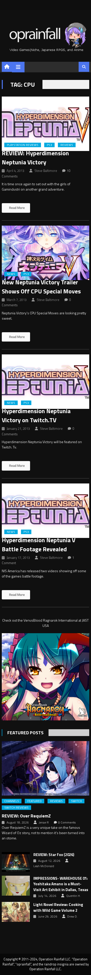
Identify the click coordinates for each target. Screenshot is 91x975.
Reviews (66, 145)
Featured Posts (25, 732)
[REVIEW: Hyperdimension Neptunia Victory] (45, 124)
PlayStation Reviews (22, 145)
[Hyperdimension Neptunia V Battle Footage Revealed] (45, 510)
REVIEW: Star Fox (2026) (53, 855)
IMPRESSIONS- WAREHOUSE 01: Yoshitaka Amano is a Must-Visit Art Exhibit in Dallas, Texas (60, 884)
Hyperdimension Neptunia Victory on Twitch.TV (36, 415)
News (11, 274)
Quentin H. (73, 896)
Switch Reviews (16, 807)
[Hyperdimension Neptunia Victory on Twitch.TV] (45, 381)
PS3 (49, 145)
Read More (16, 207)
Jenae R (44, 822)
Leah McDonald (43, 866)
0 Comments (67, 822)
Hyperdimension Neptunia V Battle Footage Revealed (38, 544)
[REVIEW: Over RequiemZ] (45, 768)
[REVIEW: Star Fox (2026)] (16, 862)
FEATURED (34, 801)
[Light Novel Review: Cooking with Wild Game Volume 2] (16, 912)
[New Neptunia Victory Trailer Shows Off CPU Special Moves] (45, 253)
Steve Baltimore (45, 170)
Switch (76, 801)
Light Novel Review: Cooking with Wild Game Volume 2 (58, 907)
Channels (11, 801)
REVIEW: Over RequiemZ (26, 815)
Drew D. (72, 916)
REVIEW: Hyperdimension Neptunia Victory (35, 157)
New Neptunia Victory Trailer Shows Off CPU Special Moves (41, 287)
